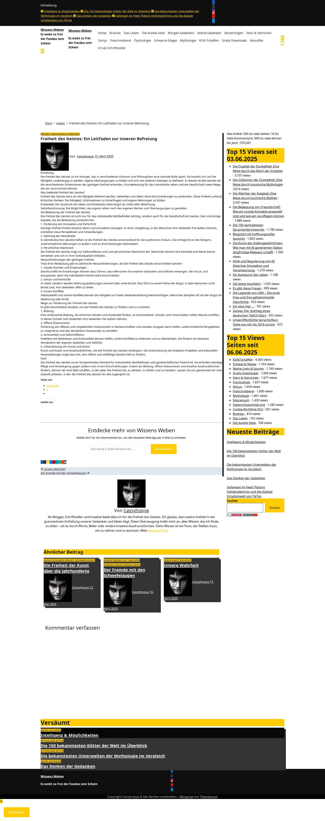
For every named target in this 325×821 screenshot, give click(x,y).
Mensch (63, 134)
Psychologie (142, 40)
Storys (102, 40)
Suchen (232, 501)
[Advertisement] (162, 83)
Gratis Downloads (234, 40)
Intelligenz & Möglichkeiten (246, 442)
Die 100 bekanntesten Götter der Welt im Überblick (94, 745)
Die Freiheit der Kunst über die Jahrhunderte (66, 568)
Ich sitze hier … (243, 306)
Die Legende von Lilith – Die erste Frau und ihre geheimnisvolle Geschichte (256, 297)
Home (102, 33)
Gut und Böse (131, 560)
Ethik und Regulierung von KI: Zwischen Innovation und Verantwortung (254, 265)
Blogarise (186, 797)
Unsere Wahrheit (54, 469)
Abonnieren (163, 449)
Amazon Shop (158, 530)
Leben (54, 134)
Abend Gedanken (209, 33)
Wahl (137, 564)
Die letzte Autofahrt (247, 284)
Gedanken (81, 560)
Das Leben (131, 33)
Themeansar (208, 797)
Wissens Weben (52, 30)
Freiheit (46, 134)
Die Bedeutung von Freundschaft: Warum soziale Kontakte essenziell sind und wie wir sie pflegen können (258, 211)
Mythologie (188, 40)
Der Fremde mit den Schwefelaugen (64, 473)
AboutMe (256, 40)
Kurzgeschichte (114, 564)
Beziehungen (233, 33)
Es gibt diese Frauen (247, 288)
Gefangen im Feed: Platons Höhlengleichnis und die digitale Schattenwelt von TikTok (250, 491)
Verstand (74, 134)
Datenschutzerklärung (249, 405)
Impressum (241, 400)
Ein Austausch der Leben (250, 275)
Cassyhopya (85, 156)
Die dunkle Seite (153, 33)
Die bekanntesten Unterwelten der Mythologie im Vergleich (103, 756)
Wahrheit (185, 560)
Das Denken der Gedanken (246, 478)
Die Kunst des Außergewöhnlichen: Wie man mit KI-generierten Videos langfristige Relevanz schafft (258, 247)
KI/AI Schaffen (209, 40)
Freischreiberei (120, 40)
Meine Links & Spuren (248, 369)
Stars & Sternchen (259, 33)
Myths (60, 740)
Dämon (108, 560)
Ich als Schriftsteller (112, 48)
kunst (91, 560)
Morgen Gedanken (181, 33)
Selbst (175, 560)
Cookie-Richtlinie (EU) (248, 409)
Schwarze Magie (165, 40)
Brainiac (115, 33)
